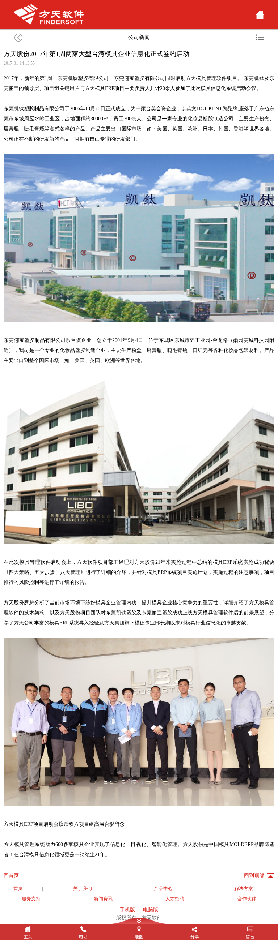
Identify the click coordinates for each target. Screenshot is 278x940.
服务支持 (31, 898)
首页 (18, 888)
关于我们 (82, 888)
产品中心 (163, 888)
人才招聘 (174, 898)
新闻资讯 (103, 898)
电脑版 (150, 910)
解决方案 (243, 888)
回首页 (11, 875)
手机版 (127, 910)
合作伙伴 (246, 898)
